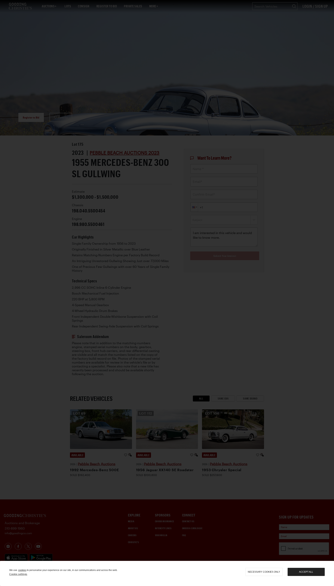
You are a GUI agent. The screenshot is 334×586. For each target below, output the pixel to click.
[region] (167, 573)
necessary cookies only (264, 572)
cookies (22, 570)
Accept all (306, 572)
